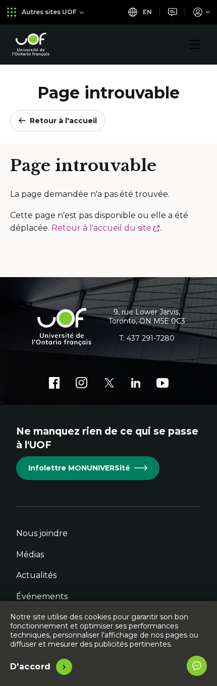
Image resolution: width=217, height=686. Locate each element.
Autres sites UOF (49, 12)
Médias (30, 554)
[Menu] (195, 44)
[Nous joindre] (172, 12)
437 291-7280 (151, 338)
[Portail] (201, 12)
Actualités (36, 575)
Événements (42, 596)
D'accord (30, 666)
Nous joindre (42, 533)
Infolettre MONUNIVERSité (79, 467)
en (146, 12)
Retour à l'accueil (63, 120)
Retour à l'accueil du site (105, 228)
